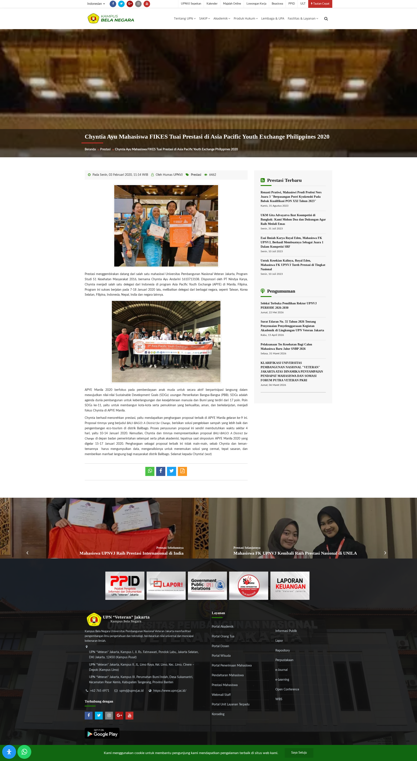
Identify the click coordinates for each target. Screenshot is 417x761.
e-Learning (282, 679)
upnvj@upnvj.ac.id (131, 690)
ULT (303, 3)
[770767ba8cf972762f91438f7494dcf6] (289, 585)
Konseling (218, 714)
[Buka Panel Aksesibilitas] (9, 752)
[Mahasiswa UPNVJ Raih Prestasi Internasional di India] (104, 528)
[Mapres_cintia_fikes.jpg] (166, 341)
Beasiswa (277, 3)
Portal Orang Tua (223, 636)
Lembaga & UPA (272, 18)
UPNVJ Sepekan (191, 3)
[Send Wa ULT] (24, 752)
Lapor (279, 640)
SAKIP (203, 18)
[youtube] (147, 4)
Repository (282, 650)
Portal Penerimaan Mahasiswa (232, 665)
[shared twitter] (171, 471)
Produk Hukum (244, 18)
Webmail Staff (221, 694)
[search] (326, 19)
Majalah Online (232, 3)
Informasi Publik (286, 631)
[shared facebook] (160, 471)
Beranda (90, 149)
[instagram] (138, 4)
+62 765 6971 (99, 690)
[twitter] (121, 4)
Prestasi (105, 149)
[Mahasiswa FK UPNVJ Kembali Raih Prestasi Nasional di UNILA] (312, 528)
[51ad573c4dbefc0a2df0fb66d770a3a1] (248, 585)
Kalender (212, 3)
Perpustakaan (284, 660)
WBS (278, 699)
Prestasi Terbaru (284, 180)
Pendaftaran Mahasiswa (228, 675)
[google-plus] (130, 4)
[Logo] (111, 18)
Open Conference (287, 689)
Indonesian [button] (95, 3)
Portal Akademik (222, 626)
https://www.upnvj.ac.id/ (169, 690)
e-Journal (281, 669)
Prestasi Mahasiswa (225, 685)
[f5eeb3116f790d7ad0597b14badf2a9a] (207, 585)
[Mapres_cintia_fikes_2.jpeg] (166, 225)
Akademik (220, 18)
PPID (291, 3)
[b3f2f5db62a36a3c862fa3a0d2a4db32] (166, 585)
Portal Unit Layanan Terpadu (231, 704)
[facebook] (113, 4)
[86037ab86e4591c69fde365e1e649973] (124, 585)
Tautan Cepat (321, 3)
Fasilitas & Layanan (302, 18)
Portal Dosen (220, 646)
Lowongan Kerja (256, 3)
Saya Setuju (299, 752)
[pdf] (182, 471)
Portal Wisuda (221, 655)
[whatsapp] (149, 471)
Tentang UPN (183, 18)
